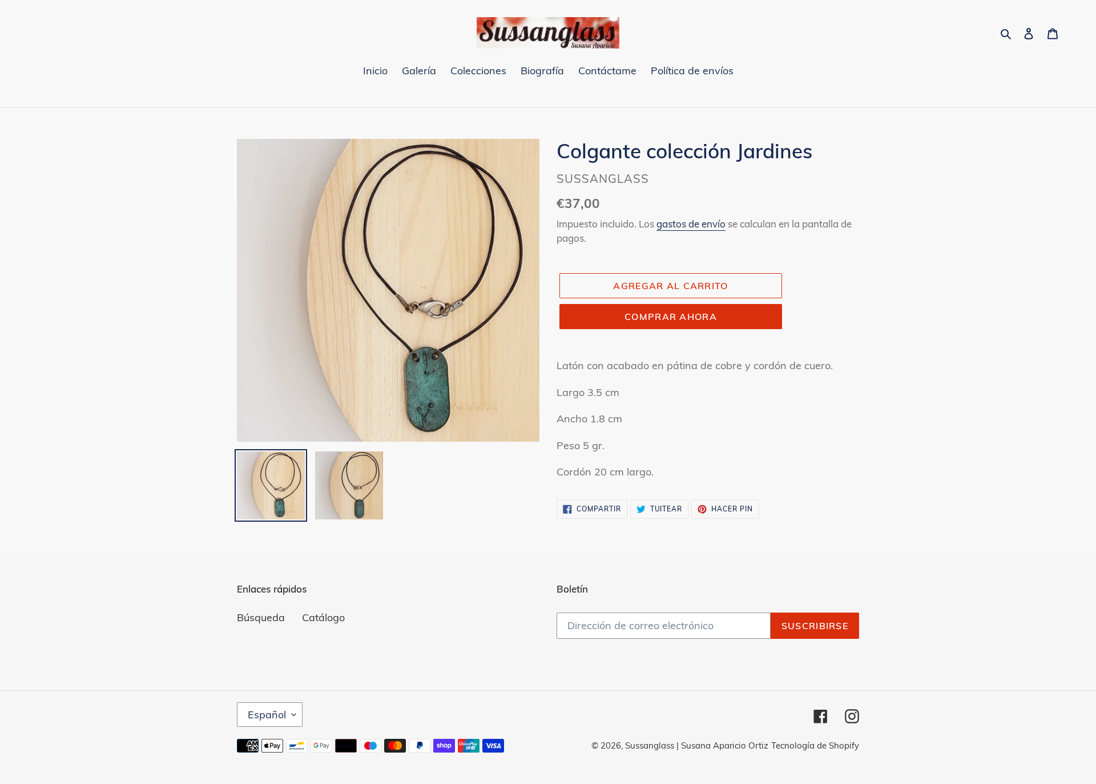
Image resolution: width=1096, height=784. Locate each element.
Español (267, 714)
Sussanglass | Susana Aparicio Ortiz (696, 745)
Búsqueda (261, 617)
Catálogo (323, 617)
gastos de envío (691, 224)
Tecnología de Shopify (815, 745)
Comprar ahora (670, 316)
